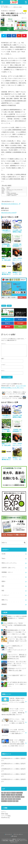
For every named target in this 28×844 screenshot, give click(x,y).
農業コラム (5, 599)
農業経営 (4, 604)
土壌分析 (3, 796)
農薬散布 (10, 801)
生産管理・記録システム (8, 567)
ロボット (8, 794)
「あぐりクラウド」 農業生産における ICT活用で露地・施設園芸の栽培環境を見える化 (16, 656)
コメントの (5, 815)
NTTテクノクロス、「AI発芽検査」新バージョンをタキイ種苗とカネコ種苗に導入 (13, 722)
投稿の (4, 813)
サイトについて (8, 834)
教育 (13, 796)
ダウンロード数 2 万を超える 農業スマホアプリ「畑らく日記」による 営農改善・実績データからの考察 (17, 640)
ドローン (4, 576)
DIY (5, 792)
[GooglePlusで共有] (19, 35)
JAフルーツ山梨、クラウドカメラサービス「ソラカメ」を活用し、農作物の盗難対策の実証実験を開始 (13, 711)
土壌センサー (19, 794)
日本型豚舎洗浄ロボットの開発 (10, 758)
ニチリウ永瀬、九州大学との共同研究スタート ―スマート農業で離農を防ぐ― (13, 732)
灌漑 (6, 799)
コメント (3, 343)
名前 (2, 358)
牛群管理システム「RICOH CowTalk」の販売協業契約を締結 (16, 624)
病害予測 (18, 799)
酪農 (14, 801)
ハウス (3, 794)
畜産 (3, 586)
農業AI (9, 305)
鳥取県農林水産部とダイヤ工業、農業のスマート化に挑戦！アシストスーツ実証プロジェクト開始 (16, 632)
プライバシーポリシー (18, 834)
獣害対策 (10, 799)
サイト (3, 370)
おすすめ (13, 792)
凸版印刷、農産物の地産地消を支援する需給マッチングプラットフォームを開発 (13, 701)
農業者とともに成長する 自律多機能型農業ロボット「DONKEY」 (16, 617)
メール (3, 364)
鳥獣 (3, 590)
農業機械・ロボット (7, 572)
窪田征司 (23, 758)
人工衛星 (13, 794)
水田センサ (17, 796)
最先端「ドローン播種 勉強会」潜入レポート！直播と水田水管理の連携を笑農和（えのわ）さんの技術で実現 (13, 743)
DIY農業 (8, 792)
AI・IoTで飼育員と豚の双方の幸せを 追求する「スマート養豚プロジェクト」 (17, 684)
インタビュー (5, 595)
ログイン (3, 811)
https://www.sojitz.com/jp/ (8, 212)
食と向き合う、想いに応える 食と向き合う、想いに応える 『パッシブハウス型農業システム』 (16, 663)
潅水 (3, 799)
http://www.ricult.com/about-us (10, 203)
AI (2, 792)
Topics (4, 305)
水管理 (22, 796)
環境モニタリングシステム (9, 563)
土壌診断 (9, 796)
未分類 (3, 553)
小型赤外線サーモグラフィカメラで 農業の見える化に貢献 (16, 669)
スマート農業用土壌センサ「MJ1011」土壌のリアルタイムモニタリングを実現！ (16, 648)
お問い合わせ (14, 836)
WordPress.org (5, 817)
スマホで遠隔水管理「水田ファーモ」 (16, 676)
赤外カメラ (4, 801)
